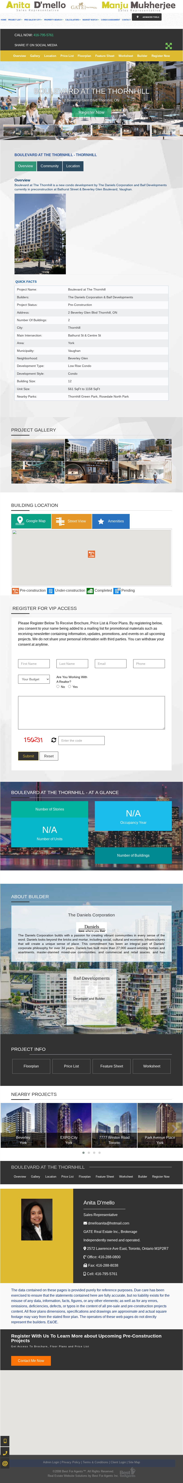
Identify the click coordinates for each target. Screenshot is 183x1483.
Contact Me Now (31, 1361)
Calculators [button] (72, 20)
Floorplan (84, 56)
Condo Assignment (110, 20)
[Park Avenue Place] (160, 1125)
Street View (76, 521)
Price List (67, 56)
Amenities (115, 521)
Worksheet (126, 56)
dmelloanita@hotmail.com (108, 1223)
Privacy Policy (71, 1462)
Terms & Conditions (95, 1462)
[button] (91, 554)
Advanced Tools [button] (150, 17)
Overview (19, 56)
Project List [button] (14, 20)
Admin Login (51, 1462)
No (63, 687)
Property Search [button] (53, 20)
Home (3, 20)
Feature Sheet (104, 56)
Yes (75, 687)
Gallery (35, 56)
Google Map (36, 521)
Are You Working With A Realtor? (71, 679)
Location (50, 56)
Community (50, 166)
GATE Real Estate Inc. (110, 1232)
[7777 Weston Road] (114, 1125)
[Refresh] (53, 740)
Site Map (134, 1462)
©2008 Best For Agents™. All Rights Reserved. (83, 1471)
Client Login (118, 1462)
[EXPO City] (69, 1125)
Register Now (161, 56)
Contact (126, 20)
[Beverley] (23, 1125)
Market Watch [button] (90, 20)
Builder (142, 56)
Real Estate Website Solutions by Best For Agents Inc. (83, 1475)
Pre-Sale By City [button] (32, 20)
